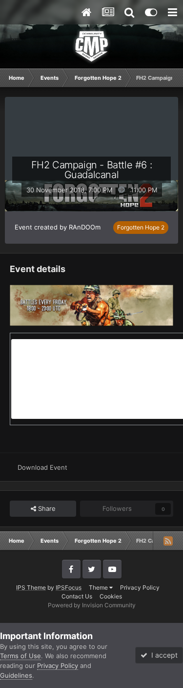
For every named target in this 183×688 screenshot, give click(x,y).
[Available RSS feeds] (168, 540)
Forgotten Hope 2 (140, 227)
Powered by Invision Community (92, 605)
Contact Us (76, 596)
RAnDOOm (85, 227)
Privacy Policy (140, 587)
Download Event (42, 467)
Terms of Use (20, 656)
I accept (162, 655)
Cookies (111, 596)
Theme (99, 587)
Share (46, 508)
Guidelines (16, 675)
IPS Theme (31, 587)
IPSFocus (68, 587)
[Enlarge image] (91, 304)
